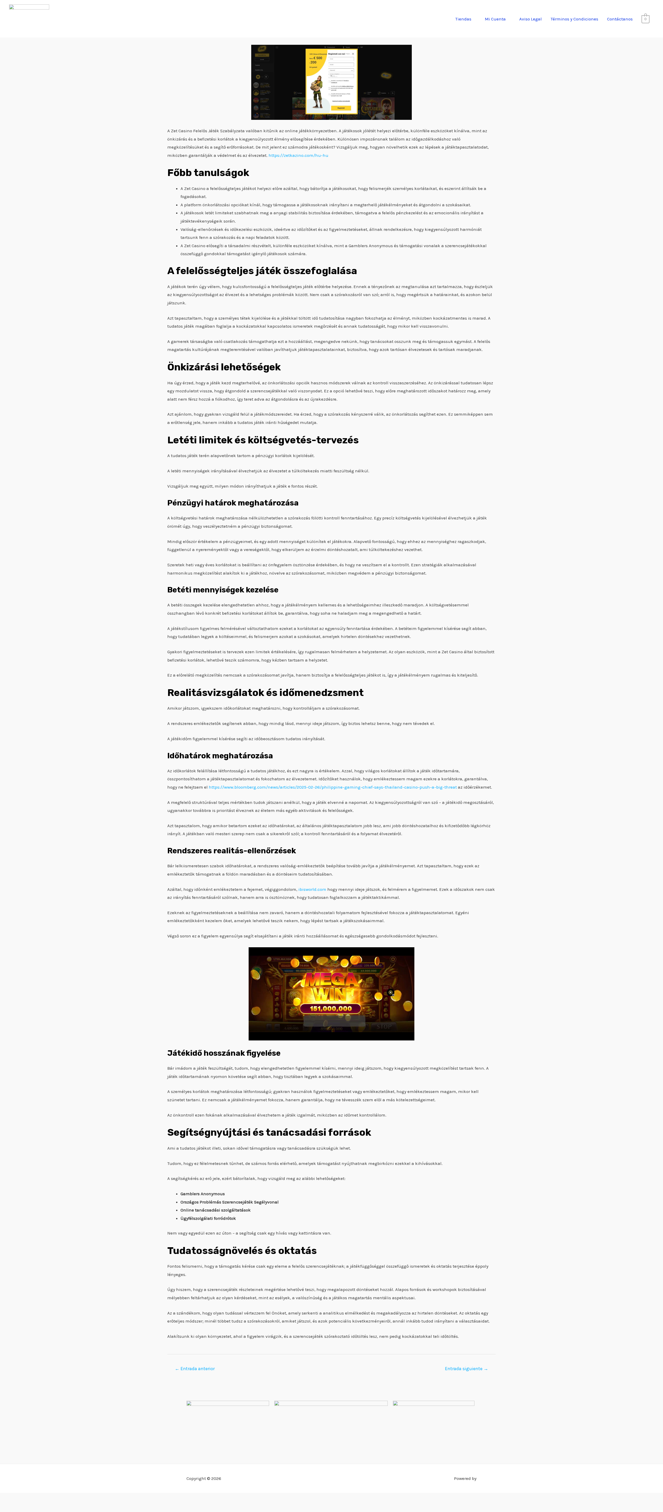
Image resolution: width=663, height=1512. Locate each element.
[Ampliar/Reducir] (6, 1498)
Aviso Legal (530, 18)
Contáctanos (620, 18)
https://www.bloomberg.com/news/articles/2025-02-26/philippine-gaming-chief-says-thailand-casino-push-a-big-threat (333, 787)
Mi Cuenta (495, 18)
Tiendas (463, 18)
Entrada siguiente (466, 1368)
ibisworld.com (312, 889)
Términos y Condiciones (574, 18)
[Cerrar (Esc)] (48, 1498)
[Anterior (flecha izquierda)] (6, 1508)
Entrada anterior (195, 1368)
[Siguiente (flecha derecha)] (20, 1508)
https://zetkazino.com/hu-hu (298, 155)
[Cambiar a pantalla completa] (20, 1498)
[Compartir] (34, 1498)
